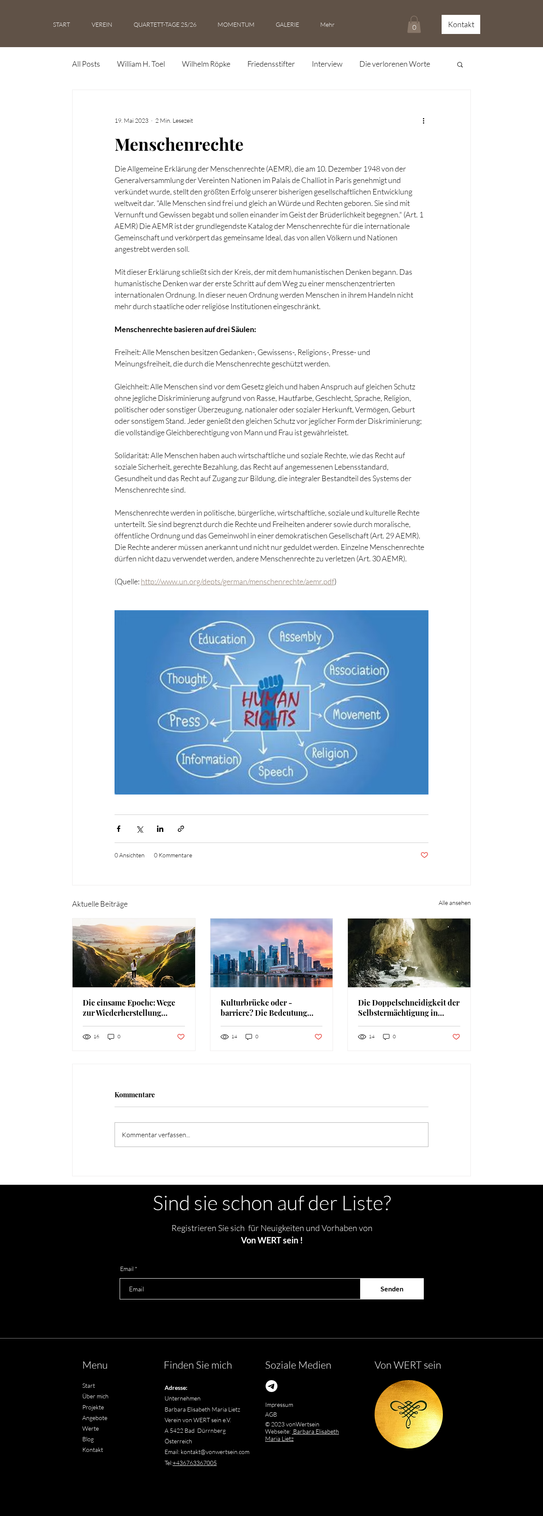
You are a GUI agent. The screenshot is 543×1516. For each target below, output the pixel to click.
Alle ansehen (455, 902)
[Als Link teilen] (181, 829)
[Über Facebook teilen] (119, 829)
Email (127, 1269)
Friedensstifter (271, 63)
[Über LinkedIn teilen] (160, 829)
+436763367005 (195, 1462)
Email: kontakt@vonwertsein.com (207, 1451)
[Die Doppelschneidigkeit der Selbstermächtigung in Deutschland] (409, 953)
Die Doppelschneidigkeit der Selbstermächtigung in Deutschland (408, 1008)
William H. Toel (141, 63)
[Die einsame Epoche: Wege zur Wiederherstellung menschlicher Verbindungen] (134, 953)
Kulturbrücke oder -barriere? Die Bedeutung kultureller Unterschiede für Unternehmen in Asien (270, 1008)
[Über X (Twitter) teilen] (139, 829)
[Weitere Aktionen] (423, 121)
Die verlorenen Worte (394, 63)
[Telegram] (271, 1386)
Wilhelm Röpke (206, 63)
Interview (327, 63)
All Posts (86, 63)
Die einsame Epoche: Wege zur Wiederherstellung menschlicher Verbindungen (132, 1008)
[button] (414, 24)
